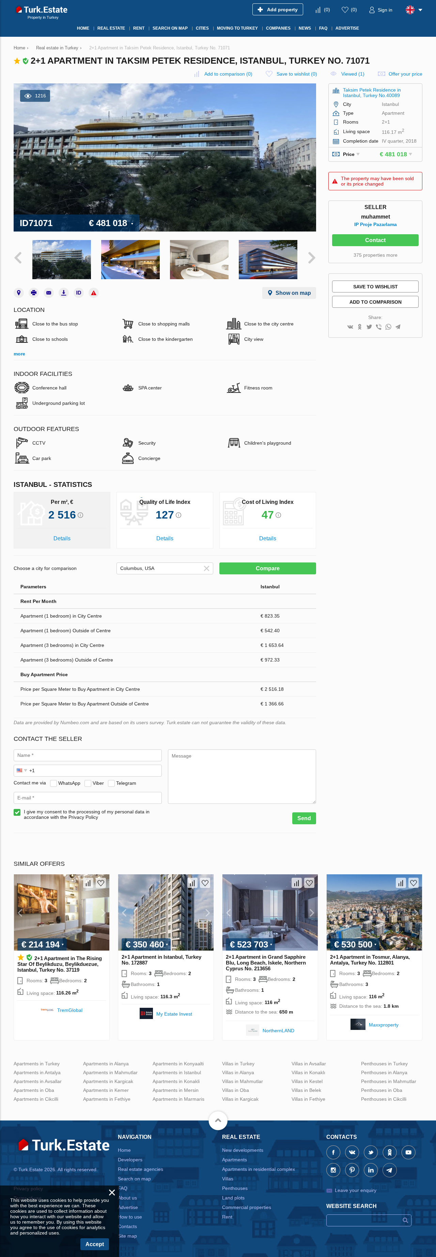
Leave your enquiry (355, 1190)
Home (124, 1150)
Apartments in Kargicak (108, 1081)
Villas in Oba (235, 1090)
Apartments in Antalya (37, 1072)
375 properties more (376, 255)
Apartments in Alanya (106, 1063)
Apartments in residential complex (258, 1169)
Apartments (234, 1159)
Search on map (134, 1178)
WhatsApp (69, 782)
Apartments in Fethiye (106, 1099)
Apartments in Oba (34, 1090)
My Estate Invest (174, 1014)
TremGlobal (69, 1010)
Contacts (127, 1226)
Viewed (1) (352, 74)
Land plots (233, 1197)
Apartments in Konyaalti (178, 1063)
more (19, 353)
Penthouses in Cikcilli (383, 1099)
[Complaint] (94, 293)
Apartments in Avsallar (38, 1081)
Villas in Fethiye (308, 1099)
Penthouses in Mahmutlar (388, 1081)
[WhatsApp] (388, 327)
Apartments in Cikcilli (36, 1099)
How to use (130, 1217)
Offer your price (405, 74)
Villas (227, 1178)
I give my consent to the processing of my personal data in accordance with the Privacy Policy (87, 814)
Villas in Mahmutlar (242, 1081)
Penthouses (235, 1188)
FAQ (122, 1188)
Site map (127, 1236)
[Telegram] (397, 327)
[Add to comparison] (88, 883)
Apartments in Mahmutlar (110, 1072)
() (327, 9)
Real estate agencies (140, 1169)
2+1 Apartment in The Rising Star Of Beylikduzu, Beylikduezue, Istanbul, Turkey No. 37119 (59, 964)
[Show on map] (19, 293)
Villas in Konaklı (308, 1072)
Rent (227, 1217)
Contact (375, 240)
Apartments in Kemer (106, 1090)
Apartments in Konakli (176, 1081)
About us (127, 1197)
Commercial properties (246, 1207)
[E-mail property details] (49, 293)
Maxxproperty (384, 1025)
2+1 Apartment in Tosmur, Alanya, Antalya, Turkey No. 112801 (370, 960)
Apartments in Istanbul (177, 1072)
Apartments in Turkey (37, 1063)
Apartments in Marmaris (178, 1099)
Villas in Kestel (307, 1081)
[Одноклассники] (359, 327)
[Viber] (378, 327)
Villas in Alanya (238, 1072)
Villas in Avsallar (309, 1063)
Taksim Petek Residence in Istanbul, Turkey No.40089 (372, 92)
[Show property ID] (79, 293)
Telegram (126, 782)
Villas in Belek (306, 1090)
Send (304, 818)
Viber (98, 782)
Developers (130, 1159)
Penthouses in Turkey (384, 1063)
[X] (369, 327)
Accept (94, 1244)
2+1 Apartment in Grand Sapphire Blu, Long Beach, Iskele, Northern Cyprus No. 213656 (266, 962)
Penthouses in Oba (381, 1090)
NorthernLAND (278, 1030)
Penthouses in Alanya (384, 1072)
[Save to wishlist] (101, 883)
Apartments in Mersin (176, 1090)
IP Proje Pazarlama (375, 224)
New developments (242, 1150)
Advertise (128, 1207)
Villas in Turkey (238, 1063)
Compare (268, 568)
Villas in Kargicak (240, 1099)
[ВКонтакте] (350, 327)
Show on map (293, 293)
